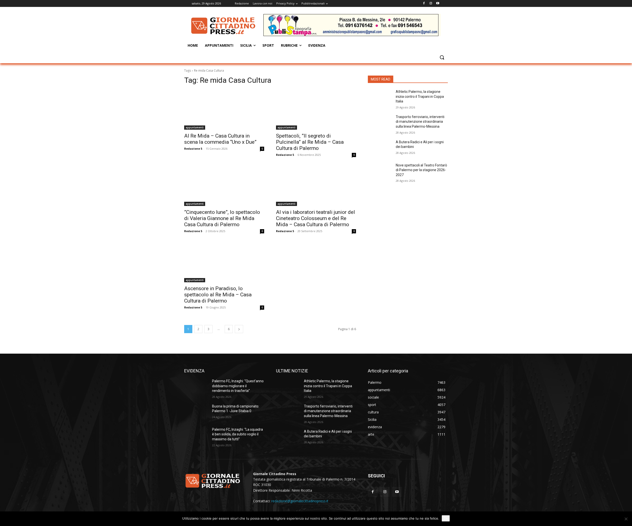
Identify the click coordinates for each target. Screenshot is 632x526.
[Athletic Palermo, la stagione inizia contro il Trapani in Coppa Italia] (380, 97)
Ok (446, 518)
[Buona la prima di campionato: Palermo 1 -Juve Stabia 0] (196, 412)
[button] (442, 57)
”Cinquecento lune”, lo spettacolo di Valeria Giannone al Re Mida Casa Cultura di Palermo (222, 218)
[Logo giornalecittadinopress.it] (223, 25)
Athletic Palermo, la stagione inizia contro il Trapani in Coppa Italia (420, 96)
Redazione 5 (193, 148)
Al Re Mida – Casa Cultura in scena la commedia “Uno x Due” (220, 139)
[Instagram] (431, 3)
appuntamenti (195, 127)
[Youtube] (437, 3)
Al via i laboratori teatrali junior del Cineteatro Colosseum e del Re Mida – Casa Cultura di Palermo (315, 218)
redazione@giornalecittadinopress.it (299, 501)
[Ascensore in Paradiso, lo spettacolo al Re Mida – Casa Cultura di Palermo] (224, 262)
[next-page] (239, 329)
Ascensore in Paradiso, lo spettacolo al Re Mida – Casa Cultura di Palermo (218, 294)
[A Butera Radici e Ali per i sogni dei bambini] (380, 148)
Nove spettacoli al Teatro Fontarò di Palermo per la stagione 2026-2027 (421, 170)
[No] (625, 518)
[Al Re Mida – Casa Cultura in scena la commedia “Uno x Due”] (224, 110)
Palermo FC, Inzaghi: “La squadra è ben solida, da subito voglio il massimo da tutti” (237, 434)
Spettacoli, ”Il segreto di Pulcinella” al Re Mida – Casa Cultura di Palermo (310, 142)
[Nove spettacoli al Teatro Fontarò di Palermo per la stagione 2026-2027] (380, 171)
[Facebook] (424, 3)
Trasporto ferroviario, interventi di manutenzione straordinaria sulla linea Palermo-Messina (420, 121)
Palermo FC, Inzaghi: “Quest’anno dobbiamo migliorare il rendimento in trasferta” (238, 386)
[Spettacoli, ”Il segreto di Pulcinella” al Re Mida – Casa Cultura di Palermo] (316, 110)
